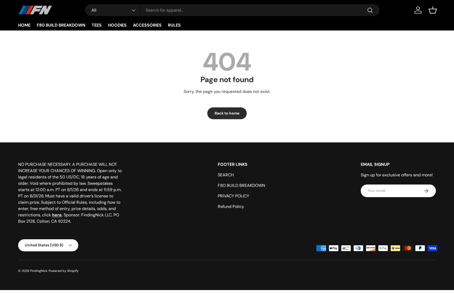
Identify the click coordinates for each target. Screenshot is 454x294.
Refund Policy (231, 206)
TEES (97, 25)
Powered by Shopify (64, 271)
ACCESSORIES (147, 25)
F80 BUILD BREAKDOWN (61, 25)
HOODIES (117, 25)
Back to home (227, 113)
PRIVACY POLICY (233, 196)
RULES (174, 25)
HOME (24, 25)
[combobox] (232, 10)
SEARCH (226, 175)
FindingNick (38, 271)
